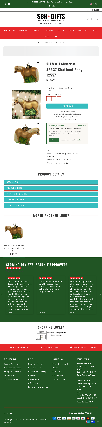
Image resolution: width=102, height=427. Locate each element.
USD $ (95, 4)
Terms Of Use (58, 379)
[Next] (71, 4)
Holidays (49, 30)
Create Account (11, 364)
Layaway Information (38, 387)
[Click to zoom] (38, 62)
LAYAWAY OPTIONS (16, 200)
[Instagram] (5, 4)
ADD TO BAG (67, 106)
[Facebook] (3, 4)
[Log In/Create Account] (91, 19)
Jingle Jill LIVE (9, 30)
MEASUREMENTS (14, 188)
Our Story (57, 372)
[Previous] (30, 4)
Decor (71, 30)
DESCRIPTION (13, 182)
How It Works (82, 125)
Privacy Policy (59, 375)
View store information (58, 163)
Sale (56, 36)
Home (40, 43)
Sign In (78, 140)
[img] (52, 268)
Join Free (54, 140)
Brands (95, 30)
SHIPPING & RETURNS (17, 194)
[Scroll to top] (98, 421)
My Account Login (12, 368)
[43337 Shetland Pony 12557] (14, 232)
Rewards (47, 36)
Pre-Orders (23, 30)
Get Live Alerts (11, 379)
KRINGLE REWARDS (16, 206)
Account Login (93, 10)
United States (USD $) (81, 413)
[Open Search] (88, 19)
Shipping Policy (35, 364)
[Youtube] (8, 4)
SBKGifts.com (28, 419)
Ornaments (37, 30)
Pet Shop (61, 30)
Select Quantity (53, 94)
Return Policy (34, 368)
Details (51, 6)
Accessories (83, 30)
